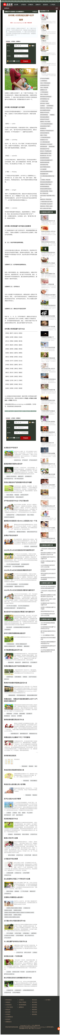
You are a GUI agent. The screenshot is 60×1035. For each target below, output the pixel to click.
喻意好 (23, 812)
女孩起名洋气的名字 (11, 448)
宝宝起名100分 (44, 139)
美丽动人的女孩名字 (11, 476)
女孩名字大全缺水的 (9, 517)
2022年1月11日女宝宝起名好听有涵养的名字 (19, 550)
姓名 (19, 812)
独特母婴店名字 (24, 733)
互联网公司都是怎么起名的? (13, 897)
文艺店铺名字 (33, 662)
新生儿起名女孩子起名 (45, 208)
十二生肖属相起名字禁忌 (47, 635)
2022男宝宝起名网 (45, 142)
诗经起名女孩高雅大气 (47, 337)
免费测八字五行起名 (45, 121)
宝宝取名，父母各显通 (47, 284)
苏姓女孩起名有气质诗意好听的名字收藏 (18, 482)
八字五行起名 (9, 1007)
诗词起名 (7, 1014)
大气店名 (16, 713)
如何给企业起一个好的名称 (13, 956)
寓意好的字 (32, 891)
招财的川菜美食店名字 (9, 646)
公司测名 (43, 62)
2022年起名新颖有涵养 (18, 566)
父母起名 (9, 812)
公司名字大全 (33, 834)
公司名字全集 (27, 855)
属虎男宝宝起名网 (44, 162)
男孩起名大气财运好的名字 (46, 130)
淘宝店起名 (24, 766)
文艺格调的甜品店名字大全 (13, 650)
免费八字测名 (43, 135)
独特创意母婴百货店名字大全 (14, 719)
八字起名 (52, 4)
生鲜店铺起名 (18, 676)
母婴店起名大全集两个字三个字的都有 (17, 737)
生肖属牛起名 (9, 411)
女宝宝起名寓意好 (8, 586)
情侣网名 (34, 1009)
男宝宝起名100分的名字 (46, 144)
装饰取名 (17, 891)
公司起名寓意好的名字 (28, 990)
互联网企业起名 (8, 910)
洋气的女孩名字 (33, 460)
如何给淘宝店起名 (10, 755)
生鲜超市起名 (10, 676)
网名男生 (34, 1007)
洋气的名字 (25, 460)
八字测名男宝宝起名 (45, 137)
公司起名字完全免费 (11, 859)
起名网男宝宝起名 (44, 157)
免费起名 (34, 11)
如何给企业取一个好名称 (18, 971)
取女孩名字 (9, 627)
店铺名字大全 (25, 662)
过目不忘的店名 (32, 676)
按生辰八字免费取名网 (45, 151)
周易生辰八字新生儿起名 (46, 206)
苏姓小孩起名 (10, 494)
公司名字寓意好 (19, 935)
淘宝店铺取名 (33, 780)
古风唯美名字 (28, 476)
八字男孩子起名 (44, 101)
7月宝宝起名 (7, 629)
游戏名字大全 (45, 495)
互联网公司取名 (17, 914)
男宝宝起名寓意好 (44, 117)
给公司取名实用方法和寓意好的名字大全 (18, 978)
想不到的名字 (7, 815)
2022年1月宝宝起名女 (23, 605)
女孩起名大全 (12, 531)
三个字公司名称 (24, 891)
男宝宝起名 (8, 999)
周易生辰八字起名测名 (45, 199)
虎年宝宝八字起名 (44, 103)
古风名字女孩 (33, 546)
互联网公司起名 (8, 914)
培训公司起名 (25, 834)
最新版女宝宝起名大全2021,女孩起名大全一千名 (20, 521)
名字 (13, 815)
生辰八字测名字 (44, 94)
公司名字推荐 (26, 872)
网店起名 (31, 766)
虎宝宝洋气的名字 (44, 119)
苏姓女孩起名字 (19, 497)
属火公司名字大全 (29, 935)
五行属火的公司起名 (9, 935)
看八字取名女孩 (44, 193)
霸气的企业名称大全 (9, 974)
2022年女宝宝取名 (23, 584)
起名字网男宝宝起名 (45, 167)
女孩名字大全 (17, 460)
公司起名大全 (18, 872)
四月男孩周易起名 (44, 186)
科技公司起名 (22, 1002)
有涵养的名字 (7, 566)
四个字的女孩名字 (19, 478)
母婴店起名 (9, 713)
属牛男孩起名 (17, 411)
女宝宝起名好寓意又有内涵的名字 (22, 627)
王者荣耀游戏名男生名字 (48, 506)
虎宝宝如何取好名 (44, 133)
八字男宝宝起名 (44, 92)
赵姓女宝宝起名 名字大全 (48, 231)
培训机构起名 (17, 834)
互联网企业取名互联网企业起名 (12, 917)
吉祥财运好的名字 (44, 85)
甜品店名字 (18, 662)
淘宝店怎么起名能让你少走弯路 (15, 784)
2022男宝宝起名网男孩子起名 (47, 176)
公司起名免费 (10, 872)
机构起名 (10, 834)
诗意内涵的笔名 (45, 516)
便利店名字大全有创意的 (48, 485)
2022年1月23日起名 (12, 605)
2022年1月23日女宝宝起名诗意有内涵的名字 (19, 590)
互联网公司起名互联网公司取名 (14, 908)
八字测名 (10, 400)
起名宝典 (7, 1012)
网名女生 (34, 1012)
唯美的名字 (20, 476)
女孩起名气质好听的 (9, 497)
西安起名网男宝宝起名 (45, 188)
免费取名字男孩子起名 (45, 184)
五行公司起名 (10, 933)
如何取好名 (43, 128)
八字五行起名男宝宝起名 (46, 123)
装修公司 (35, 855)
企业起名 (9, 971)
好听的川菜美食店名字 (21, 644)
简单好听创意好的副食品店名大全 (15, 683)
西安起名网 (51, 146)
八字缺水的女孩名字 (21, 514)
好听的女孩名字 (24, 494)
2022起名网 (43, 169)
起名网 (16, 4)
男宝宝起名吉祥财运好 (45, 96)
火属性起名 (33, 933)
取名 (36, 766)
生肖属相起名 (20, 11)
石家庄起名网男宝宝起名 (46, 171)
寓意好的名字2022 (19, 586)
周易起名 (7, 1009)
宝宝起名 (45, 4)
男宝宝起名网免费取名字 (46, 182)
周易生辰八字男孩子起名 (46, 108)
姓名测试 (43, 51)
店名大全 (6, 679)
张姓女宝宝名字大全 (32, 531)
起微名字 (38, 4)
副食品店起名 (12, 695)
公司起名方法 (26, 908)
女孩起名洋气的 (10, 514)
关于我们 (48, 999)
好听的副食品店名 (21, 695)
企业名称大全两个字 (31, 971)
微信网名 (34, 1014)
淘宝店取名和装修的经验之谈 (14, 770)
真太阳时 (17, 61)
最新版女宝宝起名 (21, 531)
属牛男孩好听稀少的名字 (29, 411)
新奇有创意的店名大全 (47, 442)
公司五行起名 (18, 933)
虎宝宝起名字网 (44, 164)
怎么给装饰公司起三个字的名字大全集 (17, 879)
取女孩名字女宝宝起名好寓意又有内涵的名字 (19, 612)
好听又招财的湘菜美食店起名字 (15, 633)
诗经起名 (7, 1002)
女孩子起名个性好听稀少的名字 (47, 196)
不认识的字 (29, 812)
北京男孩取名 (50, 105)
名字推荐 (19, 715)
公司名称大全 (7, 893)
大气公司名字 (7, 937)
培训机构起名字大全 (11, 819)
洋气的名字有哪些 (44, 78)
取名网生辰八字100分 (45, 155)
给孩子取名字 (19, 815)
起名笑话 (34, 1004)
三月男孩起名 (43, 80)
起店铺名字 (29, 713)
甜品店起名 (11, 662)
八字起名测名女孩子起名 (46, 201)
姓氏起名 (17, 494)
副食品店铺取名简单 (32, 695)
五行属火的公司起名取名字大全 (15, 921)
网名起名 (34, 999)
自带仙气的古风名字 (11, 535)
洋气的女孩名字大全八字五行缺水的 (16, 501)
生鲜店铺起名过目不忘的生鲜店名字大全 (18, 666)
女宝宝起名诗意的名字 (9, 608)
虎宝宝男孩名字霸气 (45, 126)
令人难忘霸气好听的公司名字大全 (15, 941)
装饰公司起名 (11, 855)
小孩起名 (14, 812)
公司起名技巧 (18, 990)
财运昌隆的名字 (44, 173)
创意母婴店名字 (15, 733)
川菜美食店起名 (10, 644)
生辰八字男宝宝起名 (45, 83)
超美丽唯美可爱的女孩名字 (13, 464)
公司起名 (23, 4)
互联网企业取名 (17, 910)
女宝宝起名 (8, 1004)
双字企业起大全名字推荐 (12, 799)
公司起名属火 (26, 933)
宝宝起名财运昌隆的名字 (46, 160)
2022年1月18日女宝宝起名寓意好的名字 (18, 570)
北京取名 (42, 105)
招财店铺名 (22, 713)
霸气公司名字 (27, 952)
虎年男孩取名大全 (44, 98)
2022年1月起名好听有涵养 (13, 564)
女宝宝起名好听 (25, 564)
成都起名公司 (43, 89)
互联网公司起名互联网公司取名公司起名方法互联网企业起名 (19, 912)
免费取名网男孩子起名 (45, 153)
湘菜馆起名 (19, 646)
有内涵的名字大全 (21, 608)
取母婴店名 (7, 715)
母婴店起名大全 (33, 733)
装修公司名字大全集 (11, 838)
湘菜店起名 (26, 646)
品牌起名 (6, 8)
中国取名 (52, 114)
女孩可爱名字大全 (8, 478)
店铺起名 (30, 4)
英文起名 (34, 1002)
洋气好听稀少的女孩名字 (46, 203)
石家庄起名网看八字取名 (46, 191)
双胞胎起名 (8, 1021)
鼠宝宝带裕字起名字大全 (47, 611)
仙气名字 (26, 546)
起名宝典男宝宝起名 (45, 110)
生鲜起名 (25, 676)
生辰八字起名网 (44, 87)
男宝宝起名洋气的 (44, 148)
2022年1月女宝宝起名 (12, 584)
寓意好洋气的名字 (44, 112)
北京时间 (11, 61)
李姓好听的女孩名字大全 (48, 221)
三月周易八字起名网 (45, 179)
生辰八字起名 (30, 514)
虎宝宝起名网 (43, 146)
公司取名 (35, 952)
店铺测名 (43, 72)
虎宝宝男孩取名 (44, 114)
